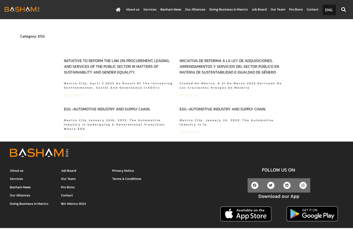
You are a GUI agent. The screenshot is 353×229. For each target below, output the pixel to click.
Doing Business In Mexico (228, 9)
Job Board (259, 9)
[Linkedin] (287, 185)
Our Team (278, 9)
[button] (343, 9)
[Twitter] (270, 185)
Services (150, 9)
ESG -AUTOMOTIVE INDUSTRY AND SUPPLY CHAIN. (107, 109)
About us (133, 9)
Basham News (170, 9)
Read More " (74, 95)
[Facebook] (254, 185)
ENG (328, 10)
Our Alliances (195, 9)
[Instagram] (303, 185)
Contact (312, 9)
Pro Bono (296, 9)
